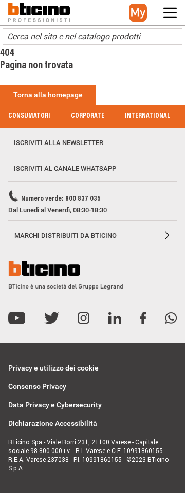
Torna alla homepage (48, 95)
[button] (138, 13)
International (147, 116)
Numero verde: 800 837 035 (61, 199)
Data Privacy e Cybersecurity (55, 405)
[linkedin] (114, 318)
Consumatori (29, 116)
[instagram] (83, 318)
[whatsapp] (171, 318)
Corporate (87, 116)
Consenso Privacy (37, 386)
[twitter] (51, 318)
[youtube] (16, 318)
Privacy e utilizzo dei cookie (53, 368)
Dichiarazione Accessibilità (52, 423)
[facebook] (143, 318)
